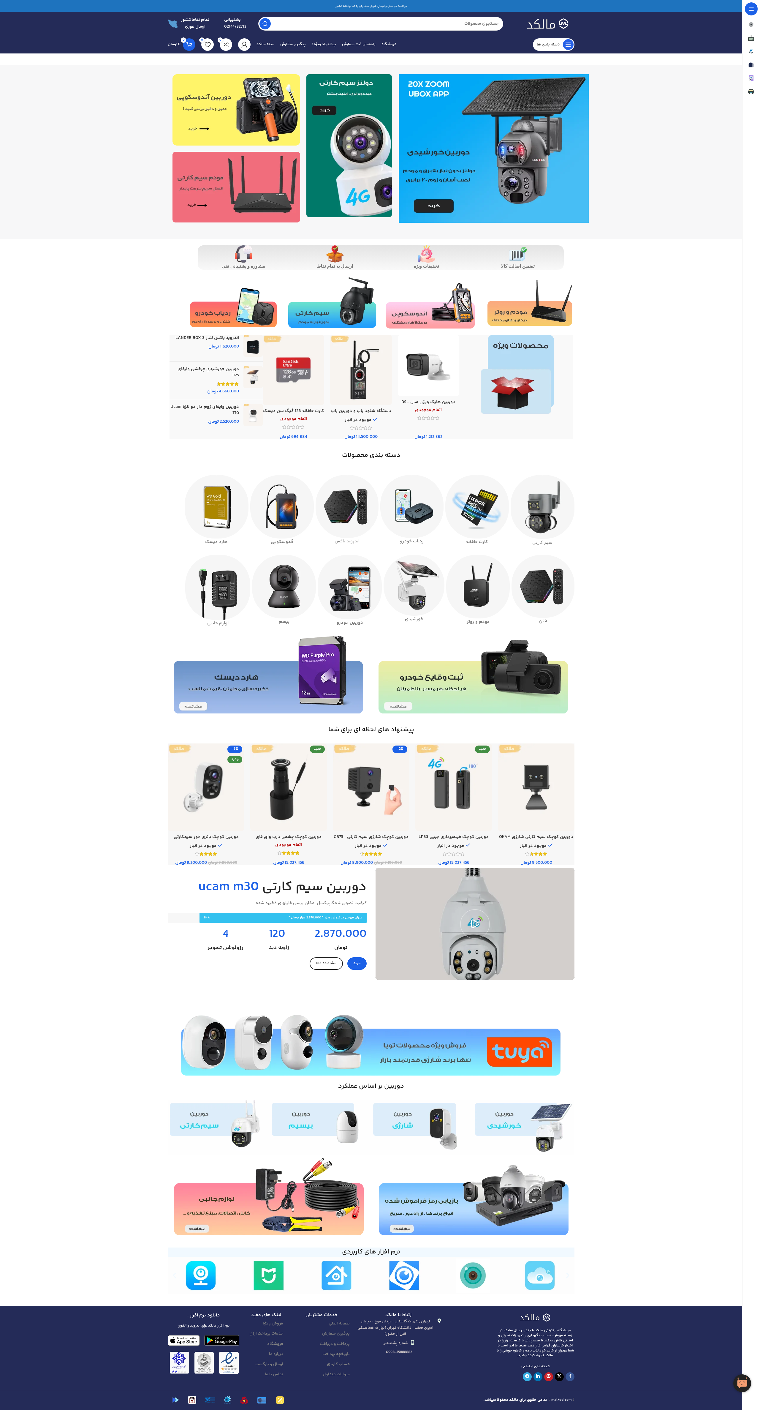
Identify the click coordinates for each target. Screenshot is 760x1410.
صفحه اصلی (339, 1323)
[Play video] (475, 924)
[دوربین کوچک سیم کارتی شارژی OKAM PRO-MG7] (536, 787)
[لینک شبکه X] (559, 1376)
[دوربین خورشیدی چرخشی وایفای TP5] (253, 380)
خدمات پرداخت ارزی (266, 1333)
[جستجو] (265, 23)
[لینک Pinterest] (548, 1376)
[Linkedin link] (537, 1376)
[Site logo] (544, 23)
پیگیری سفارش (336, 1333)
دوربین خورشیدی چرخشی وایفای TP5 (208, 372)
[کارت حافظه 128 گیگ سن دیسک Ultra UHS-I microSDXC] (293, 370)
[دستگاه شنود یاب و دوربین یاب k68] (361, 370)
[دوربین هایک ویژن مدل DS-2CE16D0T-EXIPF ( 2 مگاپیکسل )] (428, 365)
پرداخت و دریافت (335, 1344)
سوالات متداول (336, 1374)
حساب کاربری (338, 1364)
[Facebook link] (570, 1376)
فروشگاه (275, 1344)
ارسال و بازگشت (269, 1364)
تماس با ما (274, 1374)
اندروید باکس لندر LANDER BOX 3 (207, 338)
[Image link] (535, 1317)
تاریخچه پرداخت (336, 1354)
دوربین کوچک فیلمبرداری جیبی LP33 (454, 836)
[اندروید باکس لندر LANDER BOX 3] (253, 346)
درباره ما (276, 1354)
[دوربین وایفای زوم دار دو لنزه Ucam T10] (253, 415)
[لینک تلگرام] (527, 1376)
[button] (174, 1275)
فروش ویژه (273, 1323)
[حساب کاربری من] (244, 44)
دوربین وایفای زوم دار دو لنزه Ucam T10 (204, 410)
